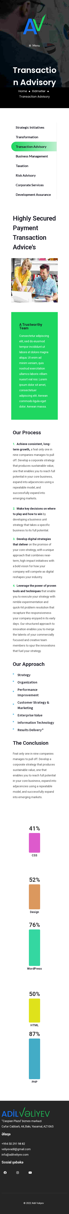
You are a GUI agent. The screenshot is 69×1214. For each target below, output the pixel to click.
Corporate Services (30, 185)
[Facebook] (5, 1172)
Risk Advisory (26, 175)
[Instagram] (17, 1172)
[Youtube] (30, 1172)
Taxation (22, 166)
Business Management (32, 156)
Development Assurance (33, 194)
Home (22, 91)
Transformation (27, 137)
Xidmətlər (39, 91)
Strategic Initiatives (30, 127)
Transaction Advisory (31, 146)
